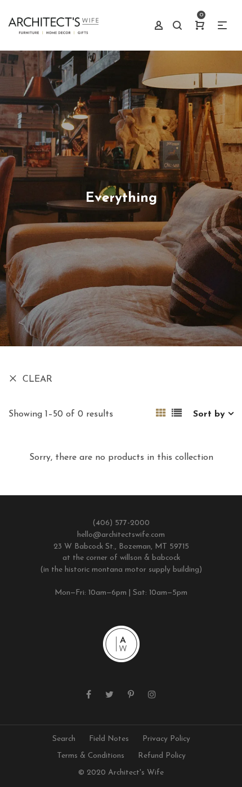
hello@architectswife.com (121, 535)
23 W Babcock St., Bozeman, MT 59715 (121, 546)
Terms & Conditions (90, 755)
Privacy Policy (166, 739)
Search (63, 739)
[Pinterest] (131, 695)
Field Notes (109, 739)
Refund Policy (162, 755)
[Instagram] (152, 695)
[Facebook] (88, 695)
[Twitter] (109, 695)
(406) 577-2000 (121, 523)
